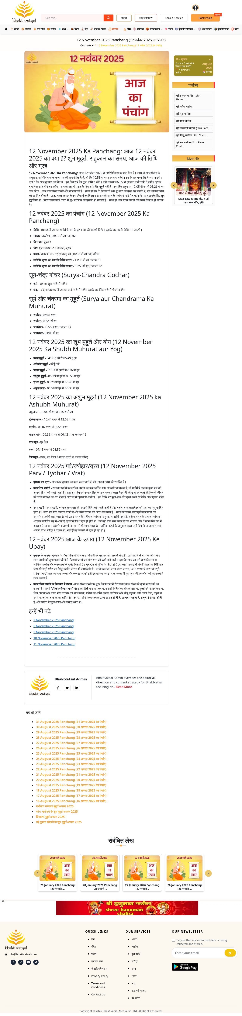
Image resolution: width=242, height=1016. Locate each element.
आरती (134, 939)
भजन (134, 976)
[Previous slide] (174, 185)
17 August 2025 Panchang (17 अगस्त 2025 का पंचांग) (71, 796)
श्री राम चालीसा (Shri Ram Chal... (190, 144)
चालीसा (135, 946)
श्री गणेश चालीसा (184, 106)
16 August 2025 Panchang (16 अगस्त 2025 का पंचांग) (71, 801)
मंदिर (93, 946)
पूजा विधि (136, 954)
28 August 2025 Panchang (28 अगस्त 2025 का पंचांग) (71, 737)
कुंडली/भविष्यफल (99, 968)
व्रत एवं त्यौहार (139, 990)
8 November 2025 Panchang (53, 626)
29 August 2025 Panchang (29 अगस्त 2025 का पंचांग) (71, 732)
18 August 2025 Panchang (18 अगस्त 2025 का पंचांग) (71, 790)
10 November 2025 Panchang (54, 638)
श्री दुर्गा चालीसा (183, 113)
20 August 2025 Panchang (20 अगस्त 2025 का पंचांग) (71, 780)
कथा (134, 968)
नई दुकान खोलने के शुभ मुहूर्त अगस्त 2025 (59, 822)
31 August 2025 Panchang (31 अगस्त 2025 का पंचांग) (71, 722)
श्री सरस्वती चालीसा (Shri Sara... (193, 128)
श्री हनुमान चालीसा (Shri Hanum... (188, 97)
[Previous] (37, 873)
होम (93, 939)
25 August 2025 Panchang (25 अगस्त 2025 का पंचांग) (71, 753)
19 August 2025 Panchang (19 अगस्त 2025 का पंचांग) (71, 785)
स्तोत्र (135, 961)
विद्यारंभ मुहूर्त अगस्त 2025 (50, 817)
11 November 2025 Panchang (54, 644)
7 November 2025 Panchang (53, 620)
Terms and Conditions (98, 985)
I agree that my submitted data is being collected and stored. (201, 942)
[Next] (208, 873)
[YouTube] (28, 962)
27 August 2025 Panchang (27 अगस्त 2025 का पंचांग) (71, 743)
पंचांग (93, 954)
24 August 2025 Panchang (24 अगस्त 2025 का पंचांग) (71, 759)
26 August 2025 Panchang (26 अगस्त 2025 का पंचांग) (71, 748)
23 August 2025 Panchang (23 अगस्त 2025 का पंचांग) (71, 764)
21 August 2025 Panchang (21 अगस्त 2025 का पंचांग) (71, 774)
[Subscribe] (230, 953)
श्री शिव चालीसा (183, 121)
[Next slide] (213, 185)
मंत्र (134, 983)
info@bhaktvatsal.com (23, 954)
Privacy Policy (99, 976)
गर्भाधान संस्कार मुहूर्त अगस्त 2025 (55, 806)
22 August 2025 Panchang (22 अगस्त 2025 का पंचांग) (71, 769)
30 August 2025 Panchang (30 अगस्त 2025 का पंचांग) (71, 727)
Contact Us (98, 994)
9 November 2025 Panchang (53, 632)
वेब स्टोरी (136, 998)
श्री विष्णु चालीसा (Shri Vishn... (192, 135)
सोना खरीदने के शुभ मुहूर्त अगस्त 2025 (57, 811)
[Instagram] (20, 962)
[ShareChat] (36, 962)
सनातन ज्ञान (97, 961)
